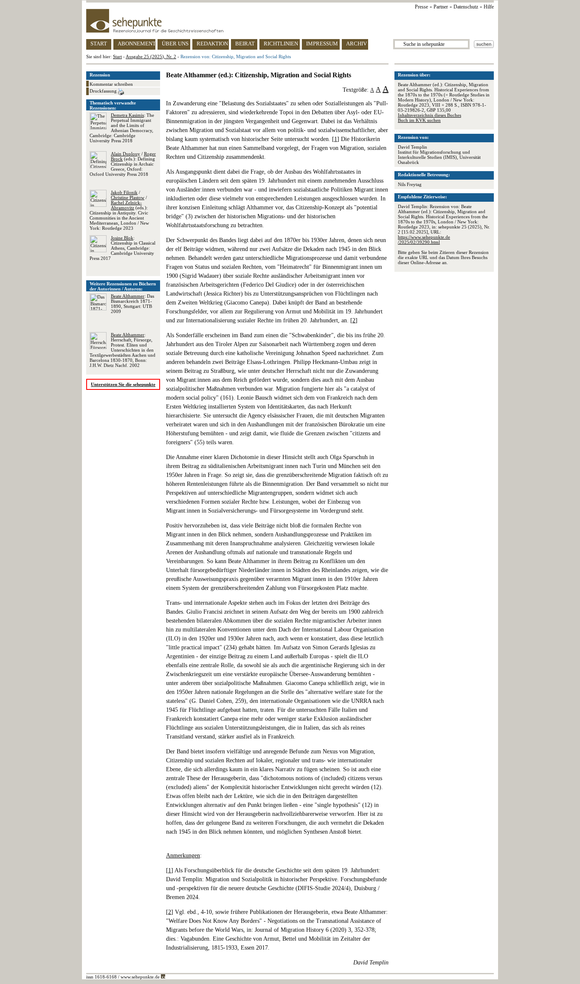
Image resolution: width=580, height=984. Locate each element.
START (98, 43)
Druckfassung (104, 90)
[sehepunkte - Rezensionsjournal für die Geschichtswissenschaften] (290, 21)
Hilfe (489, 7)
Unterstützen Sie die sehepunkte (123, 384)
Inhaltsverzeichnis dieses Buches (429, 115)
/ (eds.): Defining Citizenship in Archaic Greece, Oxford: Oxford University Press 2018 (123, 164)
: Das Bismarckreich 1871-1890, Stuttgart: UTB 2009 (132, 303)
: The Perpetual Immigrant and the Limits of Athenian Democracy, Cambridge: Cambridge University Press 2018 (122, 128)
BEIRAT (245, 43)
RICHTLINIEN (281, 43)
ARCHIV (356, 43)
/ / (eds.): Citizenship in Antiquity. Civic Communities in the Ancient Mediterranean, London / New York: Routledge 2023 (119, 210)
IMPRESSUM (322, 43)
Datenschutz (465, 7)
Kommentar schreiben (111, 84)
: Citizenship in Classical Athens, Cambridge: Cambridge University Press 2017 (122, 248)
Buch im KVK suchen (419, 120)
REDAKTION (212, 43)
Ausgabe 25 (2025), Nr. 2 (151, 56)
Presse (421, 7)
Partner (441, 7)
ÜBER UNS (175, 43)
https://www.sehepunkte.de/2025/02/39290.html (424, 239)
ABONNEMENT (136, 43)
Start (117, 56)
